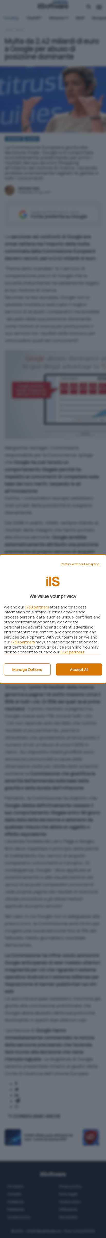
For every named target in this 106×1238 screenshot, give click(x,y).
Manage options (27, 669)
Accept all (79, 669)
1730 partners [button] (37, 607)
